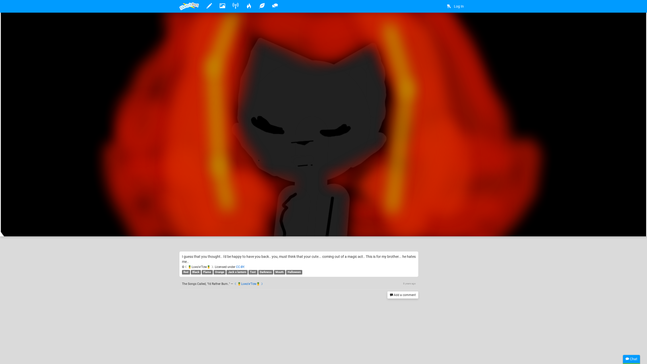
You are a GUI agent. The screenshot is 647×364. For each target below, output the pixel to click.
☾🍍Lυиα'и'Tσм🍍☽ (212, 217)
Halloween (294, 272)
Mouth (279, 272)
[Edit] (434, 24)
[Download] (448, 24)
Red (185, 272)
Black (195, 272)
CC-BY (240, 267)
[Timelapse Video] (461, 24)
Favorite (218, 227)
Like (189, 227)
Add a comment (404, 295)
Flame (207, 272)
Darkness (266, 272)
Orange (219, 272)
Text (253, 272)
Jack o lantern (237, 272)
